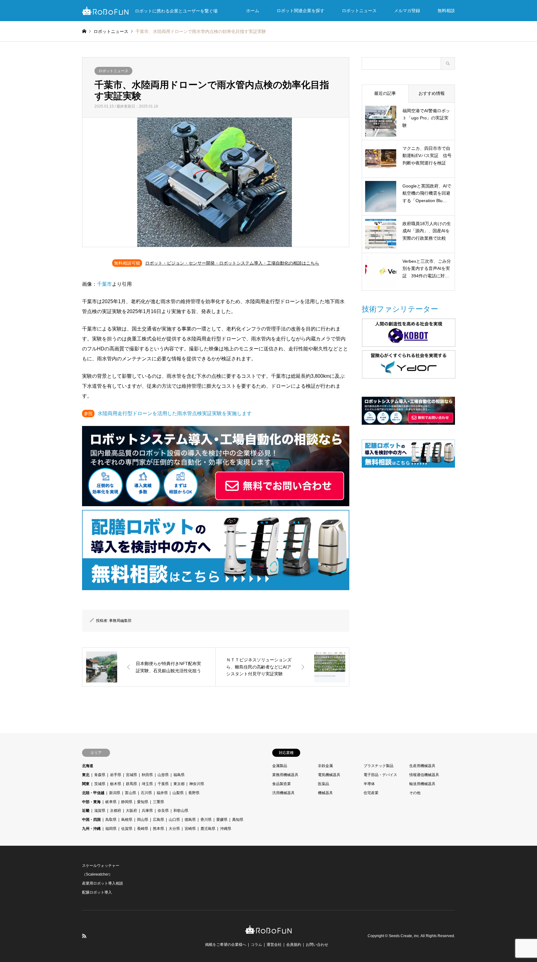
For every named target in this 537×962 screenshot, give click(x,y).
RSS (84, 936)
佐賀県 (126, 828)
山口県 (174, 819)
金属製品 (279, 766)
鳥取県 (111, 819)
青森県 (99, 775)
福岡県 (111, 828)
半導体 (369, 784)
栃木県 (115, 784)
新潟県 (114, 793)
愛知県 (142, 802)
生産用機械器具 (422, 766)
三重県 (158, 802)
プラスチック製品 (378, 766)
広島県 (158, 819)
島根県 (126, 819)
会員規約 (293, 944)
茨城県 (99, 784)
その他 (414, 793)
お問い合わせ (317, 944)
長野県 (194, 793)
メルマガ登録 (407, 10)
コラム (256, 944)
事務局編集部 (120, 620)
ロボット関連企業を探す (300, 10)
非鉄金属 (325, 766)
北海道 (87, 766)
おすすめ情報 (432, 93)
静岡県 (126, 802)
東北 (86, 775)
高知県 (237, 819)
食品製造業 (281, 784)
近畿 (86, 810)
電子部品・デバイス (380, 775)
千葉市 (104, 284)
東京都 (179, 784)
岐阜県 (111, 802)
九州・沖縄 (91, 828)
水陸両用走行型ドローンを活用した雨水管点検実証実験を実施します (175, 413)
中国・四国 (91, 819)
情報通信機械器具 (424, 775)
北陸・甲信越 (93, 793)
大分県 (174, 828)
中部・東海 (91, 802)
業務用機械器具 (285, 775)
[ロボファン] (268, 930)
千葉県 (163, 784)
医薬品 (323, 784)
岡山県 (142, 819)
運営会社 (274, 944)
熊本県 (158, 828)
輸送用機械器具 (422, 784)
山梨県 (178, 793)
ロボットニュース (359, 10)
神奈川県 (196, 784)
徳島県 (190, 819)
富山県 (130, 793)
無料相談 (446, 10)
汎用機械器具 (283, 793)
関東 (86, 784)
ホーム (252, 10)
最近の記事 (385, 93)
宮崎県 (190, 828)
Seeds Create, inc (404, 936)
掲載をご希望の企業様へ (225, 944)
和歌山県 (180, 810)
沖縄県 (225, 828)
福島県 (179, 775)
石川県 (146, 793)
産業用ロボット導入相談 (102, 883)
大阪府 (131, 810)
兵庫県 (147, 810)
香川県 (206, 819)
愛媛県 (221, 819)
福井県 (162, 793)
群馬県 (131, 784)
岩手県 (115, 775)
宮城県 (131, 775)
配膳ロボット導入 (97, 892)
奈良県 (163, 810)
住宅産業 (371, 793)
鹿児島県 (207, 828)
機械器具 (325, 793)
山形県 (163, 775)
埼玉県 (147, 784)
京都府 (115, 810)
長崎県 (142, 828)
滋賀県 (99, 810)
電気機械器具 (329, 775)
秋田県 (147, 775)
